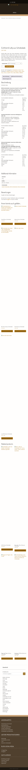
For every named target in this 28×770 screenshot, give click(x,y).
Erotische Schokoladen (6, 743)
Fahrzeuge (5, 678)
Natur (23, 71)
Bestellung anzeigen (5, 758)
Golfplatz (8, 71)
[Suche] (24, 673)
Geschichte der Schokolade (7, 729)
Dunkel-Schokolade (5, 186)
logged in (9, 199)
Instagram (3, 751)
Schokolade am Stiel (16, 70)
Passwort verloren (5, 760)
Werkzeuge (5, 711)
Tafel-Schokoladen (6, 702)
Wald (14, 72)
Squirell (8, 72)
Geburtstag (5, 681)
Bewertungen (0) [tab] (7, 78)
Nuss (2, 72)
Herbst (19, 71)
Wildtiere (21, 72)
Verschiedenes (6, 708)
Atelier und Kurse (6, 677)
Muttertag (5, 689)
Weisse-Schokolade (21, 186)
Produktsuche (5, 671)
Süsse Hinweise (6, 701)
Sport (4, 699)
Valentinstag (5, 707)
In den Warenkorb (9, 66)
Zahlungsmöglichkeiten (6, 726)
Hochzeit (4, 683)
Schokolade (4, 63)
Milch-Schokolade (13, 186)
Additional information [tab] (16, 76)
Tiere (7, 18)
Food (4, 680)
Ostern (4, 692)
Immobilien (5, 684)
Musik (4, 687)
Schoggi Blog (4, 750)
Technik (4, 704)
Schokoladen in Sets (7, 698)
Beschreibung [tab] (6, 76)
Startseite (3, 18)
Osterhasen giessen (7, 690)
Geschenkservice (4, 725)
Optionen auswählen (7, 223)
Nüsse (5, 72)
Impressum (3, 763)
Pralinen (4, 695)
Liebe (4, 686)
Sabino (14, 768)
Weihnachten (5, 710)
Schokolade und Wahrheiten (7, 731)
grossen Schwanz (14, 71)
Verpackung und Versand (6, 723)
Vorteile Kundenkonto (5, 728)
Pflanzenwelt (5, 693)
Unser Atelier (4, 761)
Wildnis (17, 72)
